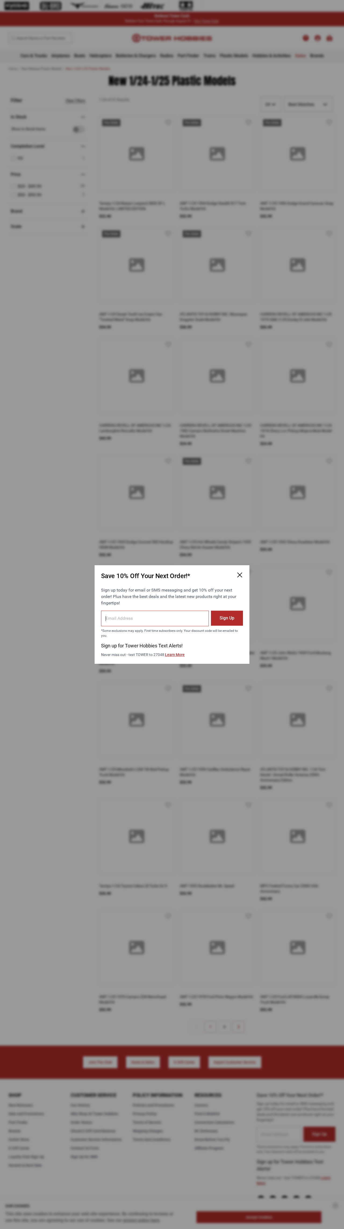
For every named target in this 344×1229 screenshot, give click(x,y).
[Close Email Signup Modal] (239, 575)
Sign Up (227, 618)
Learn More (175, 654)
